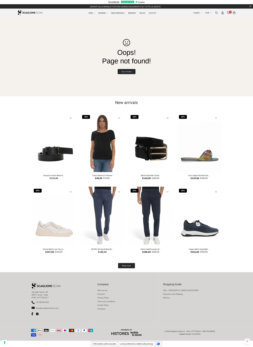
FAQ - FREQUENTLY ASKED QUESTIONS (180, 290)
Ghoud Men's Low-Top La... (54, 249)
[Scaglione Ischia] (30, 13)
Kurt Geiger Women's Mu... (199, 175)
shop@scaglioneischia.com (47, 308)
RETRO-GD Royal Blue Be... (102, 249)
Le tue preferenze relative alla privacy (136, 344)
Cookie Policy (103, 305)
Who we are (102, 290)
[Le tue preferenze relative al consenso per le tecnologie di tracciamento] (4, 342)
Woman (102, 13)
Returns (166, 298)
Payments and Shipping (173, 294)
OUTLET (152, 13)
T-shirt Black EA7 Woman (102, 175)
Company (101, 309)
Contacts (101, 294)
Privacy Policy (103, 298)
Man (91, 13)
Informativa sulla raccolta (104, 344)
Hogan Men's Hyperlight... (199, 249)
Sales (142, 13)
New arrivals (118, 13)
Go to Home (126, 72)
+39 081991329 (42, 302)
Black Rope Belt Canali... (151, 175)
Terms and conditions (106, 301)
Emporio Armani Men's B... (53, 175)
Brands (132, 13)
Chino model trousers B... (150, 249)
